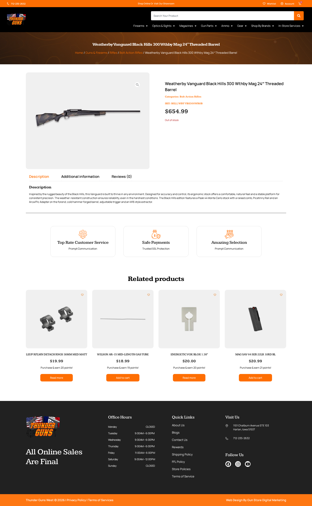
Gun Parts (207, 26)
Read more (56, 378)
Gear (240, 26)
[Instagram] (238, 464)
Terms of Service (183, 476)
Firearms (138, 26)
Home (79, 53)
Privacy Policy (76, 500)
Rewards (177, 447)
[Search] (299, 15)
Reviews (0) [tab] (122, 176)
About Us (178, 425)
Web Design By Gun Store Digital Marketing (256, 500)
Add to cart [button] (123, 378)
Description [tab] (39, 176)
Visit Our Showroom (164, 3)
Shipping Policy (182, 454)
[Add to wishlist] (82, 294)
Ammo (225, 26)
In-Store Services (289, 26)
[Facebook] (228, 464)
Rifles (113, 53)
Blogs (175, 432)
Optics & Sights (161, 26)
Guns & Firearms (96, 53)
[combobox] (222, 15)
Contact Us (179, 439)
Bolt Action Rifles (131, 53)
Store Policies (181, 469)
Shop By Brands (261, 26)
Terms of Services (100, 500)
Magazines (186, 26)
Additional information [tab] (80, 176)
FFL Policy (178, 461)
